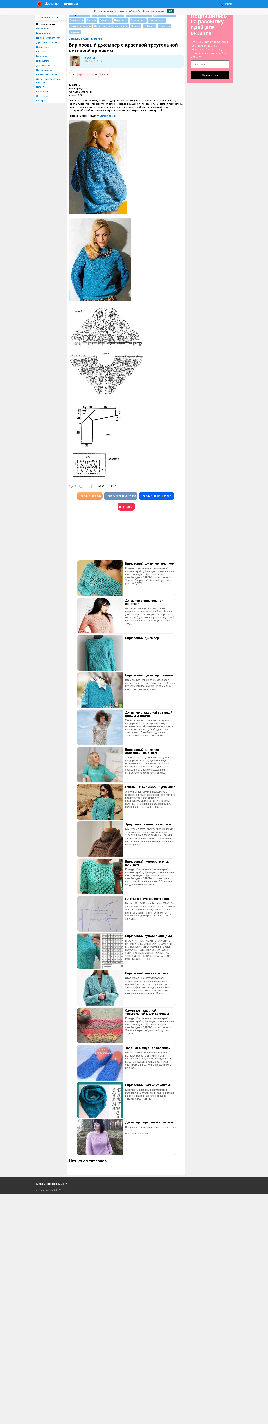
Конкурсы (41, 100)
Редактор (89, 57)
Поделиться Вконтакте (121, 495)
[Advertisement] (97, 540)
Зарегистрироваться (47, 17)
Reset (105, 74)
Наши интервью (44, 70)
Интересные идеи (46, 24)
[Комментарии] (82, 486)
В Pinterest (126, 506)
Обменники (42, 96)
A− (74, 74)
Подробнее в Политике (153, 11)
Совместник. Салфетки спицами (48, 81)
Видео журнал (43, 33)
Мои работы (42, 28)
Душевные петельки (47, 42)
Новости (40, 87)
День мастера (43, 65)
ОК (170, 11)
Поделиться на (156, 495)
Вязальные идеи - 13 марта (85, 38)
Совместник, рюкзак (46, 74)
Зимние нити (43, 47)
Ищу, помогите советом (48, 38)
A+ (96, 74)
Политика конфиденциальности (51, 1184)
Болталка (41, 51)
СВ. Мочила (42, 91)
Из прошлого (42, 61)
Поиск (228, 3)
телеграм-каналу (107, 116)
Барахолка (41, 56)
